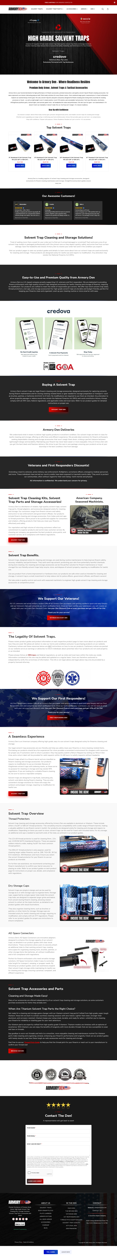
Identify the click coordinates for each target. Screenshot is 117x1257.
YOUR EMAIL (31, 1136)
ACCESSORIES (45, 1222)
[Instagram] (17, 1219)
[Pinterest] (26, 1219)
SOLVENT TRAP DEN (18, 540)
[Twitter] (20, 1219)
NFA (87, 1164)
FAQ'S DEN (71, 1208)
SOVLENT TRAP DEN (58, 409)
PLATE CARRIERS (45, 1213)
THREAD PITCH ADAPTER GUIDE (71, 1220)
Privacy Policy (69, 1161)
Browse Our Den (17, 1051)
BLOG (45, 1228)
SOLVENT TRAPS (45, 1208)
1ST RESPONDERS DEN (71, 1217)
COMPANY (45, 1225)
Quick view (20, 165)
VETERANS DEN (71, 1214)
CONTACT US (97, 1211)
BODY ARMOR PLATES (45, 1211)
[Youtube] (23, 1219)
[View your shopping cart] (108, 9)
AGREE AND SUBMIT (35, 1181)
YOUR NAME (31, 1128)
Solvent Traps (58, 51)
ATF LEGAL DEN (71, 1226)
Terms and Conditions (58, 1161)
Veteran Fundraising (20, 1229)
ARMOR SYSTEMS (46, 1216)
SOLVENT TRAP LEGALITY (71, 1223)
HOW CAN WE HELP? (34, 1144)
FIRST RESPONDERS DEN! (58, 718)
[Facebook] (13, 1219)
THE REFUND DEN (71, 1211)
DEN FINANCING (71, 1228)
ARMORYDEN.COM (100, 1208)
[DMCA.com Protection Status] (20, 1223)
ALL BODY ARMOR (46, 1219)
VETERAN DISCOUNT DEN (58, 618)
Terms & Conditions (28, 1242)
